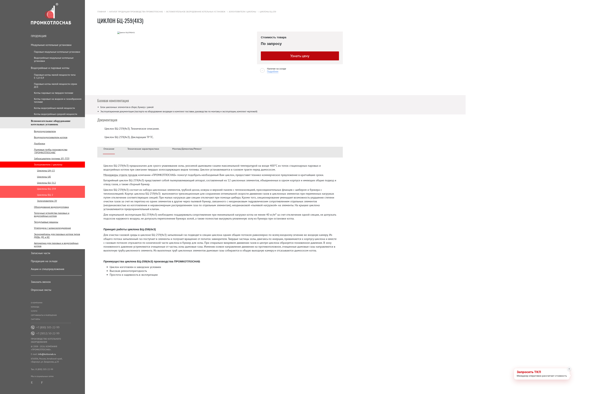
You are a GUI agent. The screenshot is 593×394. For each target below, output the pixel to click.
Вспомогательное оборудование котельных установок (50, 122)
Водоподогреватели (45, 131)
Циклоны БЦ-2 (45, 194)
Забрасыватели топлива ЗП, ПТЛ (51, 158)
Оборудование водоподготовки (51, 207)
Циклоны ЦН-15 (46, 170)
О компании (36, 302)
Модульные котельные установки (51, 45)
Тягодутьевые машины (46, 221)
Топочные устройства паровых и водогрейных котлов (51, 214)
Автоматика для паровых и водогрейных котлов (56, 245)
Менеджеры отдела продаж (120, 175)
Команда (35, 307)
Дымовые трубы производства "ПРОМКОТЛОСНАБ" (50, 151)
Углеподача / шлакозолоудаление (52, 228)
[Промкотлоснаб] (58, 13)
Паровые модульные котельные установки (57, 51)
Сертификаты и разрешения (44, 315)
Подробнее (272, 71)
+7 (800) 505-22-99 (47, 327)
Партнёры (35, 319)
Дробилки (39, 143)
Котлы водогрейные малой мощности (54, 108)
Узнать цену (299, 55)
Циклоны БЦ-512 (46, 182)
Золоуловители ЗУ (47, 200)
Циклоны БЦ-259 (46, 188)
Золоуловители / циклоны (48, 164)
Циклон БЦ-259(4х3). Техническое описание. (132, 128)
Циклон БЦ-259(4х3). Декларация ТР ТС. (129, 137)
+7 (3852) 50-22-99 (47, 333)
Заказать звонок (41, 282)
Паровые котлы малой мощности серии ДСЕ (55, 85)
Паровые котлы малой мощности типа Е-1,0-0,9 (55, 76)
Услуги (34, 311)
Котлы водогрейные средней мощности (55, 114)
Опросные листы (41, 290)
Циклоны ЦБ (44, 176)
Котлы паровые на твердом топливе (53, 92)
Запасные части (40, 253)
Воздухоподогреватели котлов (50, 137)
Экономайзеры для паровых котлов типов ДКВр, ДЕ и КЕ (57, 236)
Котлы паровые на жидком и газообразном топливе (57, 100)
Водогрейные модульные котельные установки (54, 59)
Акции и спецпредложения (47, 269)
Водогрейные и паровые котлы (50, 68)
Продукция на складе (44, 261)
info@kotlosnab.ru (47, 354)
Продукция (38, 36)
